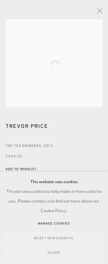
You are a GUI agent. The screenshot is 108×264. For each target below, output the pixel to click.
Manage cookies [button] (54, 223)
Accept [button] (54, 252)
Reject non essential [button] (54, 238)
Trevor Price (27, 126)
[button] (21, 169)
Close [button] (98, 12)
